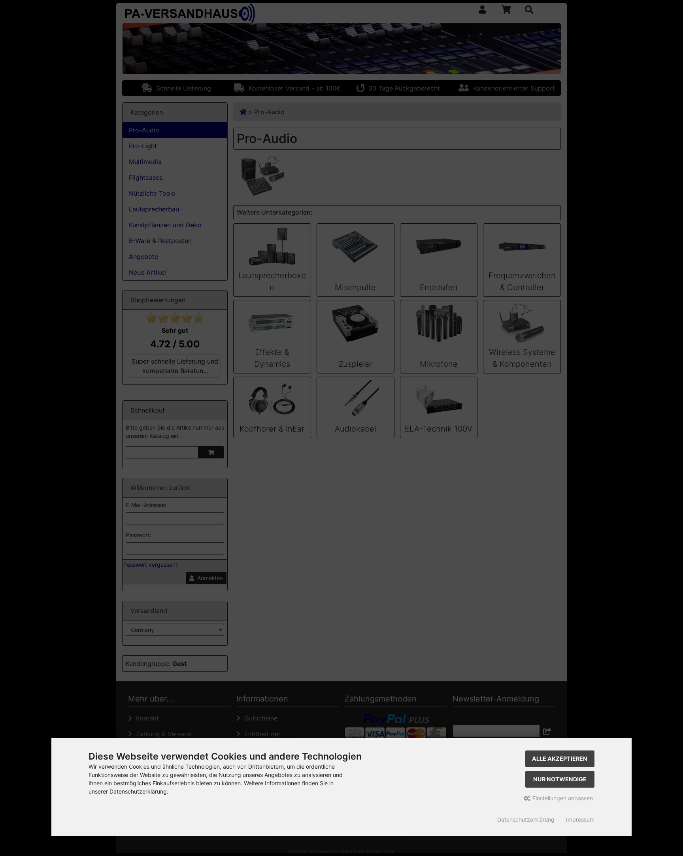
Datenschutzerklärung (526, 819)
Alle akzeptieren (559, 758)
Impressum (580, 819)
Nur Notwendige (560, 779)
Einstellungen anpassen (562, 798)
